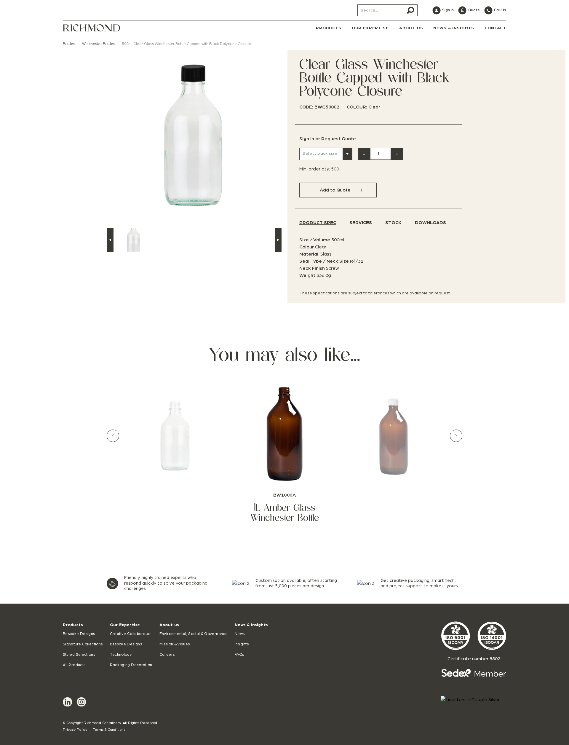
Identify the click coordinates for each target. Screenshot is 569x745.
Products (73, 625)
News (239, 634)
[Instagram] (81, 702)
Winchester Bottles (98, 44)
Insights (242, 644)
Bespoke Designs (79, 634)
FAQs (239, 655)
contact (495, 28)
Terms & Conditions (109, 729)
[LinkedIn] (67, 702)
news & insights (453, 28)
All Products (74, 665)
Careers (167, 655)
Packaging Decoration (131, 665)
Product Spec (317, 222)
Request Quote (338, 138)
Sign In (306, 138)
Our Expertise (125, 625)
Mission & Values (174, 644)
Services (360, 222)
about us (411, 28)
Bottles (69, 44)
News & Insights (251, 625)
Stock (393, 222)
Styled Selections (79, 655)
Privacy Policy (75, 729)
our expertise (370, 28)
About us (169, 625)
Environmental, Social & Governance (193, 634)
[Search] (410, 10)
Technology (121, 655)
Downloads (430, 222)
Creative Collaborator (130, 634)
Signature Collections (83, 644)
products (328, 28)
